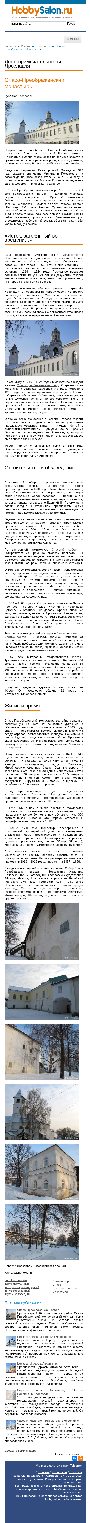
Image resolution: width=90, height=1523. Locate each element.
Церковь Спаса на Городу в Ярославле (44, 1336)
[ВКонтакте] (74, 1458)
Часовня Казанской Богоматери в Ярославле (48, 1420)
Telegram (76, 1465)
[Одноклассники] (80, 1458)
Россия (26, 46)
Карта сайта (54, 1475)
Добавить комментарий (21, 1450)
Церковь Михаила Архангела (37, 1363)
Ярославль (43, 46)
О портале (59, 1472)
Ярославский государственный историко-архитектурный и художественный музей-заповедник (22, 1287)
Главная (10, 46)
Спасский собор (64, 549)
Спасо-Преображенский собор (38, 385)
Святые (26, 888)
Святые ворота (15, 636)
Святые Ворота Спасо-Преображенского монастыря (65, 1286)
